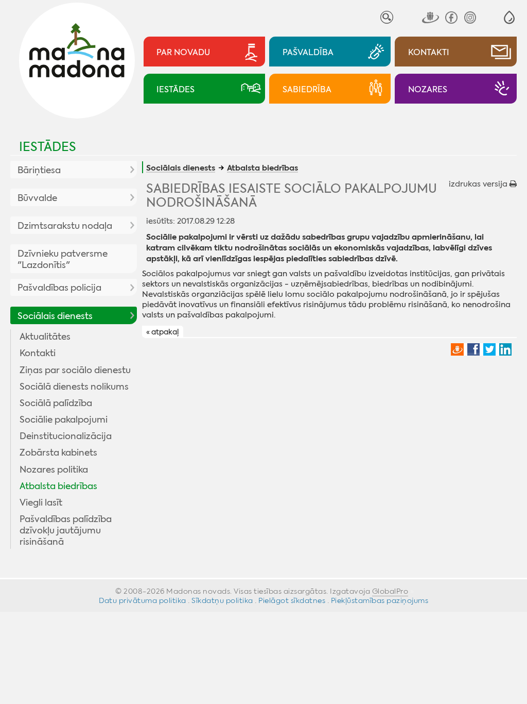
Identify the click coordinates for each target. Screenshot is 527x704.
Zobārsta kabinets (58, 452)
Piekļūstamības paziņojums (380, 600)
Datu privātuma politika (142, 600)
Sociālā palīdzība (56, 403)
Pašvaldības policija (59, 287)
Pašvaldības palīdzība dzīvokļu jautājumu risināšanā (66, 530)
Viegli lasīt (41, 502)
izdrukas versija (479, 184)
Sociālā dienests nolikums (74, 386)
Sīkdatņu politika (222, 600)
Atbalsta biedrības (58, 486)
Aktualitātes (45, 336)
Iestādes (47, 147)
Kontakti (38, 353)
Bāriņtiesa (39, 170)
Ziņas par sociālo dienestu (75, 370)
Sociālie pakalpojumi (64, 419)
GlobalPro (390, 591)
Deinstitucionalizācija (66, 436)
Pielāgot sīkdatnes (291, 600)
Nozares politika (54, 469)
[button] (509, 17)
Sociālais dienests (55, 316)
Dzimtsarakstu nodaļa (64, 225)
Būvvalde (37, 198)
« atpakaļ (162, 332)
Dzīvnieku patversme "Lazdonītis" (62, 259)
